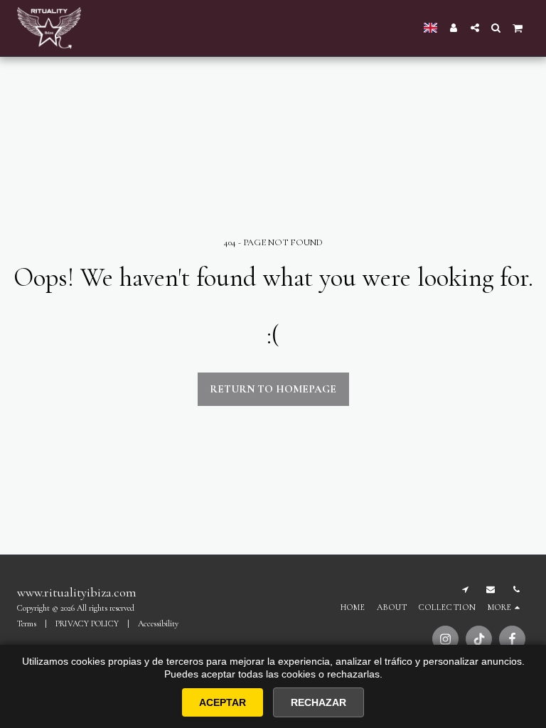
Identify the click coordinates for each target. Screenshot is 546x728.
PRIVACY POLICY (87, 623)
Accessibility (158, 623)
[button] (475, 28)
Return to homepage (273, 388)
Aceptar (222, 702)
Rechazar (318, 702)
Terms (26, 623)
